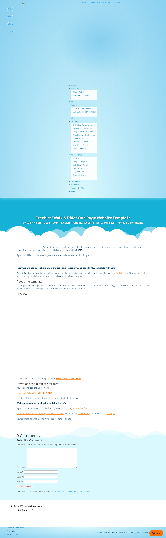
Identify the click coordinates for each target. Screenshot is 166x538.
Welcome (77, 158)
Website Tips (92, 222)
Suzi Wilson (33, 222)
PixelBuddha (83, 413)
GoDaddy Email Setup (82, 128)
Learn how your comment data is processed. (70, 491)
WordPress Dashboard (82, 141)
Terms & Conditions (15, 527)
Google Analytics (80, 161)
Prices (73, 101)
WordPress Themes (113, 222)
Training (74, 121)
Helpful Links (78, 168)
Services (74, 105)
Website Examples (81, 95)
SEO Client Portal (80, 165)
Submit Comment (24, 487)
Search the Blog (78, 188)
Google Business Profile (83, 131)
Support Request (80, 175)
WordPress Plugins (81, 145)
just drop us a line (79, 408)
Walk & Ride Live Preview (68, 378)
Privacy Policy (12, 531)
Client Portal (76, 155)
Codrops (111, 413)
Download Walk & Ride (34, 393)
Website (20, 482)
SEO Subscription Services (84, 112)
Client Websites (80, 92)
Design (65, 222)
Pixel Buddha (121, 273)
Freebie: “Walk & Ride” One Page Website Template (40, 413)
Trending (76, 222)
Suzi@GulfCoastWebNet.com (26, 506)
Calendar (75, 184)
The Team (75, 181)
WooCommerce (79, 148)
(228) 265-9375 (26, 509)
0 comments (135, 222)
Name (20, 472)
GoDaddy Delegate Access (84, 125)
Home (73, 85)
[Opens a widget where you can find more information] (156, 533)
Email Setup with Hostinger (85, 135)
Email (20, 477)
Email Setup (78, 138)
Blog (73, 118)
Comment (22, 467)
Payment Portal (79, 171)
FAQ (73, 191)
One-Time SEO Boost (82, 108)
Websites (75, 88)
